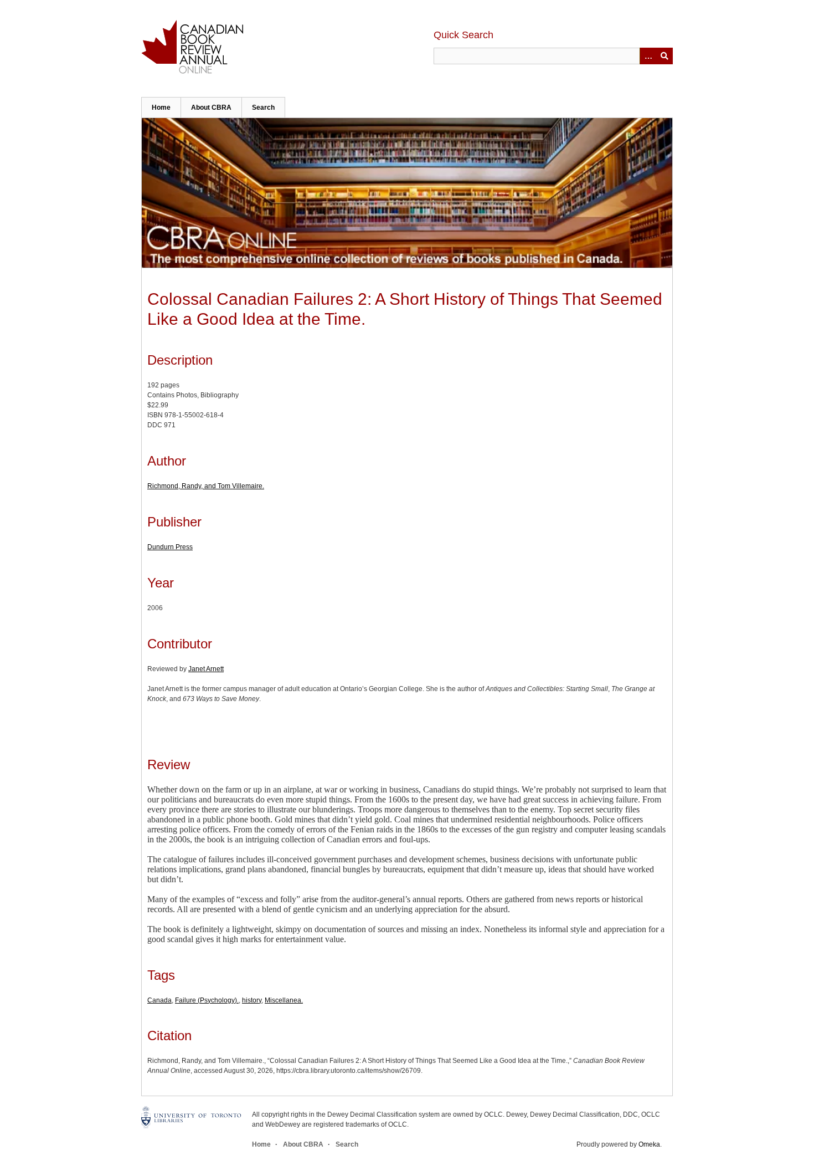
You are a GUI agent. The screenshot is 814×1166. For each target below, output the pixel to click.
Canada (159, 1000)
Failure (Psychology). (207, 1000)
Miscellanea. (284, 1000)
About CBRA (211, 107)
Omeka (649, 1144)
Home (161, 107)
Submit (664, 56)
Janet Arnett (206, 669)
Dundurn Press (170, 547)
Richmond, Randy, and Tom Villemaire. (205, 486)
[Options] (648, 56)
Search (263, 107)
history (251, 1000)
